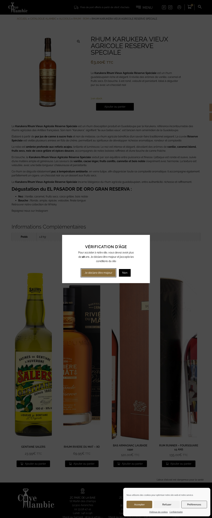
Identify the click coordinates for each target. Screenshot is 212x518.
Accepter (139, 504)
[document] (106, 259)
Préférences (194, 504)
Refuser (166, 504)
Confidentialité (176, 512)
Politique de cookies (158, 512)
